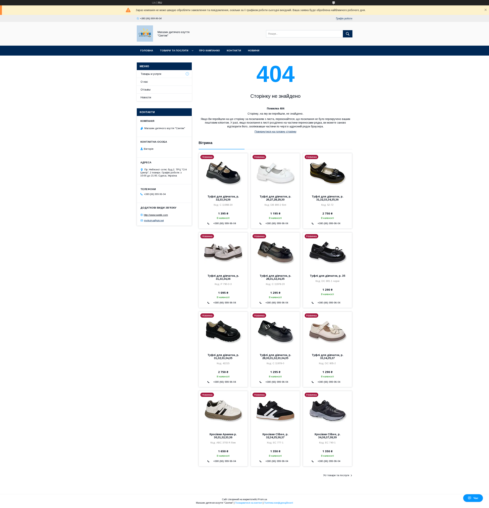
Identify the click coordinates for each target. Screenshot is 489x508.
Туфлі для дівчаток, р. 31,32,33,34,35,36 (327, 198)
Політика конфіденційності (278, 503)
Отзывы (146, 89)
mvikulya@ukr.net (154, 220)
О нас (144, 81)
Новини (253, 50)
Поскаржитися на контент (248, 503)
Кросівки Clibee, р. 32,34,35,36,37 (275, 436)
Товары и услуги (151, 73)
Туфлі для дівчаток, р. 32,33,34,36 (223, 198)
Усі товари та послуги (336, 475)
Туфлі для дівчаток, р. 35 (327, 275)
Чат (476, 498)
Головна (146, 50)
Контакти (234, 50)
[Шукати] (347, 33)
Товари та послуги (174, 50)
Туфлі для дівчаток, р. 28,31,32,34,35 (275, 277)
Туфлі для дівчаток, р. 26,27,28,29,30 (275, 198)
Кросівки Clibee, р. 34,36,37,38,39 (327, 436)
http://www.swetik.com (156, 215)
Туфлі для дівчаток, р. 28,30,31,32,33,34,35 (275, 356)
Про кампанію (209, 50)
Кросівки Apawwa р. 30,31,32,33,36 (223, 436)
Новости (146, 97)
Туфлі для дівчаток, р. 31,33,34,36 (223, 277)
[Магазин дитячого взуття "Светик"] (145, 40)
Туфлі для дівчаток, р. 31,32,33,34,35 (223, 356)
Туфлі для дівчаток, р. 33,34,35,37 (327, 356)
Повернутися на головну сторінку (275, 131)
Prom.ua (262, 499)
